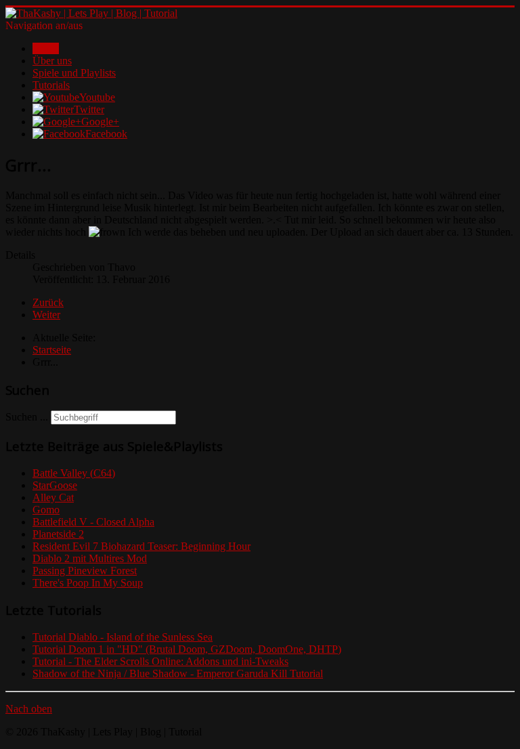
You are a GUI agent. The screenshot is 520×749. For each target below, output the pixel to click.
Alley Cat (53, 497)
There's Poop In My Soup (87, 582)
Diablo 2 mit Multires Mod (89, 558)
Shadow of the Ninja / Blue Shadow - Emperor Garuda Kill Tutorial (177, 673)
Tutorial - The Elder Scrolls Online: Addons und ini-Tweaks (160, 661)
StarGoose (54, 485)
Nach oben (28, 708)
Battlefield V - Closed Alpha (93, 522)
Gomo (46, 509)
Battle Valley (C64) (73, 473)
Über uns (52, 60)
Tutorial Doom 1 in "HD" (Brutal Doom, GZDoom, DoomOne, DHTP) (186, 649)
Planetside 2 (58, 534)
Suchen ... (26, 417)
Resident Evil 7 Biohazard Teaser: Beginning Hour (141, 546)
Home (45, 48)
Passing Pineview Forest (84, 570)
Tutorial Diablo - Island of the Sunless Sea (122, 637)
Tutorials (51, 85)
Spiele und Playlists (74, 73)
